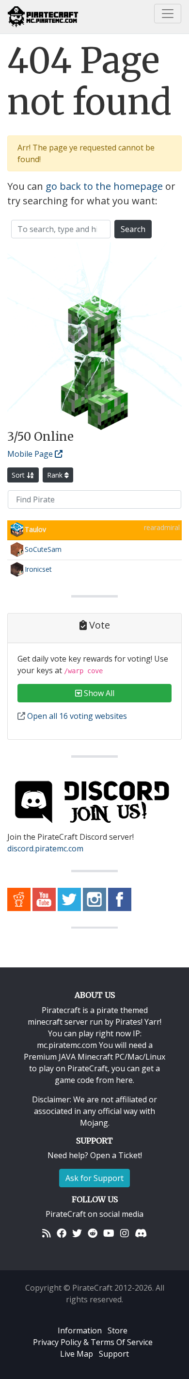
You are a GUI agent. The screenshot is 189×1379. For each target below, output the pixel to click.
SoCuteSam (43, 549)
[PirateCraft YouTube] (44, 898)
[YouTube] (108, 1233)
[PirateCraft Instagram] (94, 898)
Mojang (94, 1122)
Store (117, 1330)
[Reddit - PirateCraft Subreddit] (19, 898)
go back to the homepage (104, 186)
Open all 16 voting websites (76, 716)
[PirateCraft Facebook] (119, 898)
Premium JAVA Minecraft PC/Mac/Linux (94, 1056)
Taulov (35, 529)
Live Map (76, 1353)
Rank (55, 475)
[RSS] (46, 1233)
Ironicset (38, 569)
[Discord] (141, 1233)
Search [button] (133, 229)
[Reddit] (92, 1233)
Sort (19, 475)
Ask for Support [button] (94, 1178)
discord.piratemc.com (45, 848)
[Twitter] (77, 1233)
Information (80, 1330)
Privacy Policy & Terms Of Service (93, 1342)
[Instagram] (124, 1233)
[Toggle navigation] (167, 13)
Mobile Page (31, 454)
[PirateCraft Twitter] (69, 898)
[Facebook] (61, 1233)
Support (114, 1353)
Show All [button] (98, 693)
